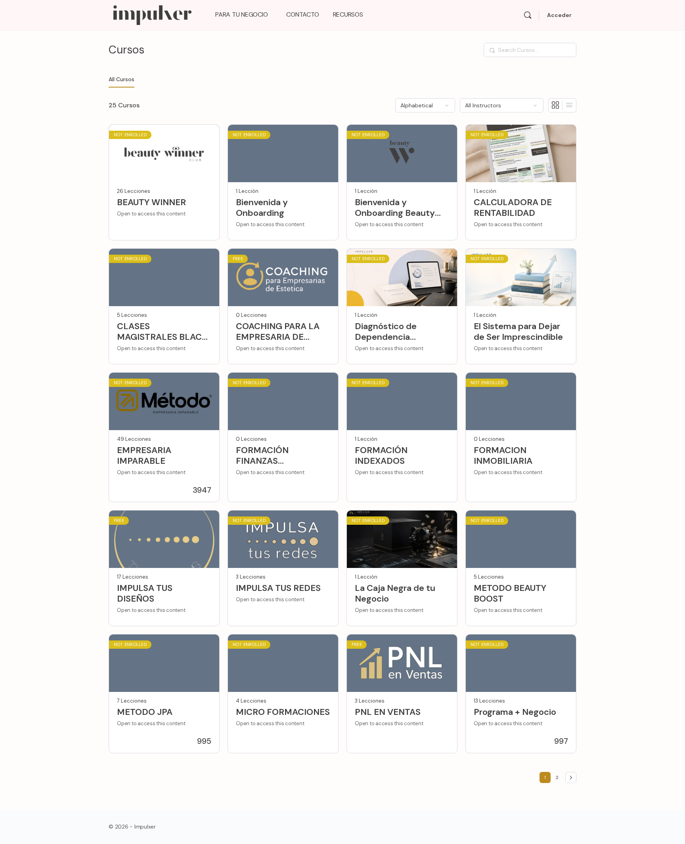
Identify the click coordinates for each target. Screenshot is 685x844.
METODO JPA (144, 712)
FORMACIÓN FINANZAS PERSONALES (264, 456)
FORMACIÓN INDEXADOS (381, 456)
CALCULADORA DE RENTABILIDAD (513, 208)
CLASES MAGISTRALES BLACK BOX (162, 332)
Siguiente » (570, 777)
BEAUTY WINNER (151, 202)
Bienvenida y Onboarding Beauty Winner (395, 208)
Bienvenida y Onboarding (262, 208)
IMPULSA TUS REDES (278, 588)
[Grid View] (556, 105)
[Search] (528, 15)
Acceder (559, 15)
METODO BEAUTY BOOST (510, 593)
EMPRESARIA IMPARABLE (144, 456)
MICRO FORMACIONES (283, 712)
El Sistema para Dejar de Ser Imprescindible (518, 332)
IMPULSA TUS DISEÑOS (144, 593)
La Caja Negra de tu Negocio (395, 593)
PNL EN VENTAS (388, 712)
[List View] (569, 105)
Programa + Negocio (515, 712)
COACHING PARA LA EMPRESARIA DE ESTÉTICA (278, 332)
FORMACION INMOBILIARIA (503, 456)
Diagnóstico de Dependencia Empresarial (386, 332)
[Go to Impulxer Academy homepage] (152, 14)
